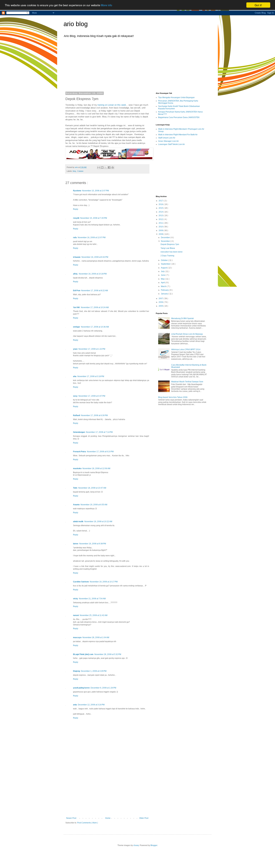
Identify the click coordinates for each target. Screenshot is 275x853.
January (164, 294)
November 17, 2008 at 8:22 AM (94, 290)
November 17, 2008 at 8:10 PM (100, 451)
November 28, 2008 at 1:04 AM (95, 637)
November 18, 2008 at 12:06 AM (96, 468)
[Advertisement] (137, 64)
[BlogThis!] (102, 167)
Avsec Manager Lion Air (168, 141)
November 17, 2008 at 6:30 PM (94, 415)
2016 (161, 204)
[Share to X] (105, 167)
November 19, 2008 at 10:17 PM (104, 582)
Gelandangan (79, 432)
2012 (161, 219)
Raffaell (76, 415)
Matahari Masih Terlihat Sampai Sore (187, 382)
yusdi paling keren (81, 688)
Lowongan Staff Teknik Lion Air (171, 144)
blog (74, 171)
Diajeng (76, 671)
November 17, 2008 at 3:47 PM (91, 396)
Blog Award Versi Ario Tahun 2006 (172, 397)
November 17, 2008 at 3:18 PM (90, 376)
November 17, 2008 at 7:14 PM (99, 432)
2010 (161, 227)
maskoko (77, 468)
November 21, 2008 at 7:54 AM (92, 598)
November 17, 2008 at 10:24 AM (95, 307)
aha (74, 376)
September (166, 264)
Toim (75, 488)
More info (106, 5)
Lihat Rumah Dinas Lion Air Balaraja (187, 334)
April (163, 282)
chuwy (136, 845)
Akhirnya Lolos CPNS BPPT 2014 (185, 349)
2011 (161, 223)
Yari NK (76, 307)
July (163, 271)
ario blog (75, 23)
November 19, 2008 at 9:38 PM (92, 544)
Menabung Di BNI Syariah (182, 318)
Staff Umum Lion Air (166, 138)
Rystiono (77, 191)
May (163, 279)
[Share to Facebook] (109, 167)
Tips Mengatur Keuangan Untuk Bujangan (176, 97)
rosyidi (76, 218)
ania (75, 705)
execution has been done (172, 252)
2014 (161, 212)
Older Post (143, 818)
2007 (161, 298)
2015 (161, 208)
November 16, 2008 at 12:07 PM (92, 237)
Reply (75, 209)
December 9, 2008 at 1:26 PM (103, 688)
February (165, 290)
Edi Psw (76, 290)
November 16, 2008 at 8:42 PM (94, 257)
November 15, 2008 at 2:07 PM (95, 191)
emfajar (76, 327)
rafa (75, 237)
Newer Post (71, 818)
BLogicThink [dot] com (83, 654)
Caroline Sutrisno (81, 582)
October (164, 260)
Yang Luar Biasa (168, 248)
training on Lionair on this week (112, 105)
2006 (161, 302)
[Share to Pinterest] (112, 167)
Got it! (258, 5)
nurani (76, 615)
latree (75, 544)
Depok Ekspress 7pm (170, 244)
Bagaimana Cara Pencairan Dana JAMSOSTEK (179, 117)
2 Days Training (167, 256)
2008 (161, 234)
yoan (75, 349)
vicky (75, 598)
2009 (161, 230)
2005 (161, 306)
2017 (161, 201)
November (165, 241)
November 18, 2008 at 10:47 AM (92, 488)
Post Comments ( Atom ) (87, 823)
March (164, 286)
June (163, 275)
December (165, 237)
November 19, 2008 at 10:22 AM (98, 521)
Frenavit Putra (79, 451)
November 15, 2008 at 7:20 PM (93, 218)
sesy (75, 396)
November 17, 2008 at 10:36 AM (95, 327)
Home (107, 818)
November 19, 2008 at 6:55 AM (94, 505)
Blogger (154, 845)
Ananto (76, 505)
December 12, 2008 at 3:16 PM (91, 705)
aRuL (75, 274)
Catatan (80, 171)
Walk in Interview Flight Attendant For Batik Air (177, 134)
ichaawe (77, 257)
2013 (161, 215)
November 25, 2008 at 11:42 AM (93, 615)
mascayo (77, 637)
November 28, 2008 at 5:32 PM (107, 654)
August (164, 268)
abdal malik (78, 521)
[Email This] (98, 167)
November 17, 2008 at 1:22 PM (91, 349)
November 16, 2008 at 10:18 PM (93, 274)
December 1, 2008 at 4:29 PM (93, 671)
